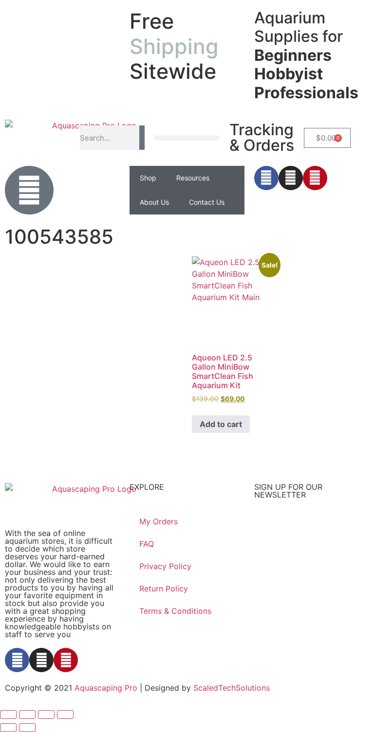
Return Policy (163, 588)
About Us (154, 202)
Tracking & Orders (261, 137)
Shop (148, 178)
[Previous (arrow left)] (8, 727)
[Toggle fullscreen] (27, 714)
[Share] (46, 714)
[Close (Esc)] (65, 714)
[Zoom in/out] (8, 714)
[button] (187, 138)
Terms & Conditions (175, 611)
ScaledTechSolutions (231, 688)
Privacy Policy (165, 566)
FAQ (146, 544)
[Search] (142, 137)
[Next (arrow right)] (27, 727)
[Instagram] (291, 178)
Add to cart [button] (221, 424)
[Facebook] (266, 178)
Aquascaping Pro (106, 688)
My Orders (158, 521)
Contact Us (206, 202)
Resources (192, 178)
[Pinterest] (315, 178)
